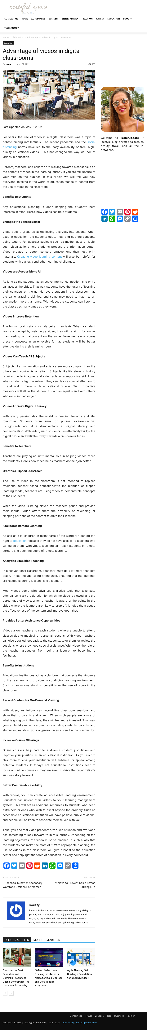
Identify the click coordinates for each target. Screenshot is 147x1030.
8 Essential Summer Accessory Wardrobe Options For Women (22, 885)
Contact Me (11, 18)
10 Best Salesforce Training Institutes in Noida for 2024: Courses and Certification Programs (48, 978)
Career (100, 18)
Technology (11, 27)
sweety (10, 64)
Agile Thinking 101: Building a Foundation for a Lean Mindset (79, 974)
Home (24, 18)
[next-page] (11, 993)
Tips (109, 1015)
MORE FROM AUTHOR (46, 939)
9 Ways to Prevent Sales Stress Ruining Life (75, 885)
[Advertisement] (122, 60)
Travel (88, 1015)
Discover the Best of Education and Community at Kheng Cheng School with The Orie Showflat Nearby (16, 978)
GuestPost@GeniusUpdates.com (79, 1022)
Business (54, 18)
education (20, 541)
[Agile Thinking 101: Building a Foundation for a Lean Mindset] (81, 957)
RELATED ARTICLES (17, 939)
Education (113, 18)
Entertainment (71, 18)
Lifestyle (99, 1015)
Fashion (88, 18)
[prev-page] (5, 993)
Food (126, 18)
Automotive (38, 18)
